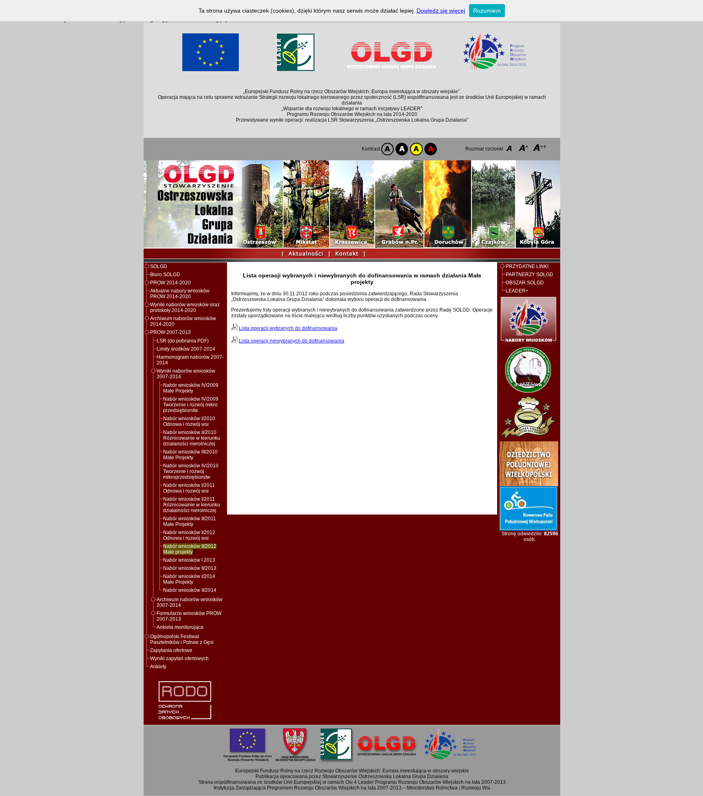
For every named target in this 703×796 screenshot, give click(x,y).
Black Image (430, 149)
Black (401, 149)
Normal (387, 149)
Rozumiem (487, 10)
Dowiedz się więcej (441, 10)
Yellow (415, 149)
